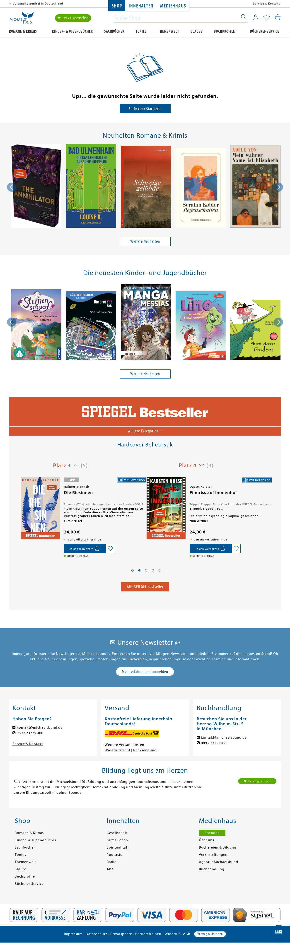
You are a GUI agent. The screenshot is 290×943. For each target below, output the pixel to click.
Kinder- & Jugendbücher (72, 31)
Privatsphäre (121, 934)
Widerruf (172, 934)
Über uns (206, 840)
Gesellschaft (117, 833)
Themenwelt (168, 31)
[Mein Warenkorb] (277, 17)
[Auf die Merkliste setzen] (110, 548)
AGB (186, 934)
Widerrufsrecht (117, 750)
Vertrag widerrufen (210, 934)
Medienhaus (173, 6)
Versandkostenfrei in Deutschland (38, 3)
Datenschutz (96, 934)
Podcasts (114, 855)
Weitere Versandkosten (124, 745)
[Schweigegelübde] (146, 187)
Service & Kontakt (266, 3)
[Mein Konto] (255, 17)
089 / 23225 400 (30, 733)
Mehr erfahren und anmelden (145, 671)
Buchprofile (224, 31)
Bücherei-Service (264, 31)
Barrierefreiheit (148, 934)
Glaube (197, 31)
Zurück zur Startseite (145, 108)
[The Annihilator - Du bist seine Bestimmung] (36, 186)
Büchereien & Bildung (217, 847)
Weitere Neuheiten (145, 241)
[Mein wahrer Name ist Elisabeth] (255, 187)
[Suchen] (244, 18)
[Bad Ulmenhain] (91, 186)
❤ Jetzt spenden (73, 18)
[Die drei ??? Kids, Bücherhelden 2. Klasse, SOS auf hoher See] (91, 326)
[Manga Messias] (146, 323)
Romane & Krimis (23, 31)
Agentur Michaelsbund (218, 862)
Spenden (212, 833)
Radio (112, 862)
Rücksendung (145, 750)
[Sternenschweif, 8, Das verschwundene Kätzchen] (36, 325)
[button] (132, 570)
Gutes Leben (117, 840)
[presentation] (11, 187)
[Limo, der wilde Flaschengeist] (201, 326)
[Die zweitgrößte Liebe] (165, 509)
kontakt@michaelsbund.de (40, 728)
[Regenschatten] (201, 188)
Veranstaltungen (213, 855)
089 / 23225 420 (214, 743)
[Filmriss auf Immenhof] (39, 508)
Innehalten (141, 6)
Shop (117, 6)
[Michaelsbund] (21, 19)
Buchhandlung (211, 869)
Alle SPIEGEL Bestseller (145, 586)
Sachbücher (114, 31)
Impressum (73, 934)
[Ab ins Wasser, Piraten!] (255, 331)
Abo (110, 869)
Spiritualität (117, 847)
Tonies (141, 31)
